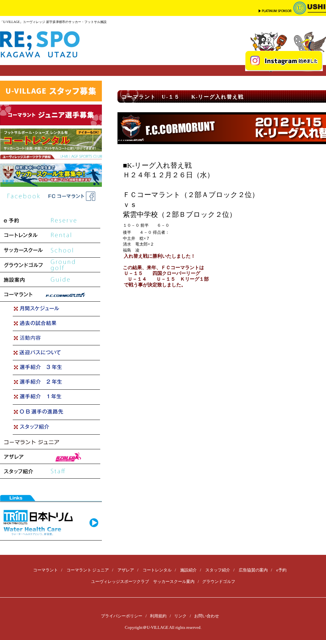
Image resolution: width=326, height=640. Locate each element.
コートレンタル (157, 570)
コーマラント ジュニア (88, 570)
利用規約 (158, 616)
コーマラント (45, 570)
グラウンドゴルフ (218, 581)
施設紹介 (188, 570)
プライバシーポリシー (121, 616)
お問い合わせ (206, 616)
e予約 (281, 570)
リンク (180, 616)
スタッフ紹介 (217, 570)
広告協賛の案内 (253, 570)
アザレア (125, 570)
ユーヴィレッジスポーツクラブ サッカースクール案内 (143, 581)
